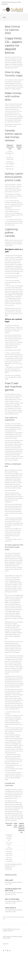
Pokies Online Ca (10, 908)
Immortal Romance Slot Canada (13, 350)
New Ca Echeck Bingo (10, 490)
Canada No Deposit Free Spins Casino (13, 889)
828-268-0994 (6, 938)
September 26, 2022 (10, 894)
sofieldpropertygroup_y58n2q (14, 882)
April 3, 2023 (8, 884)
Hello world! (9, 880)
